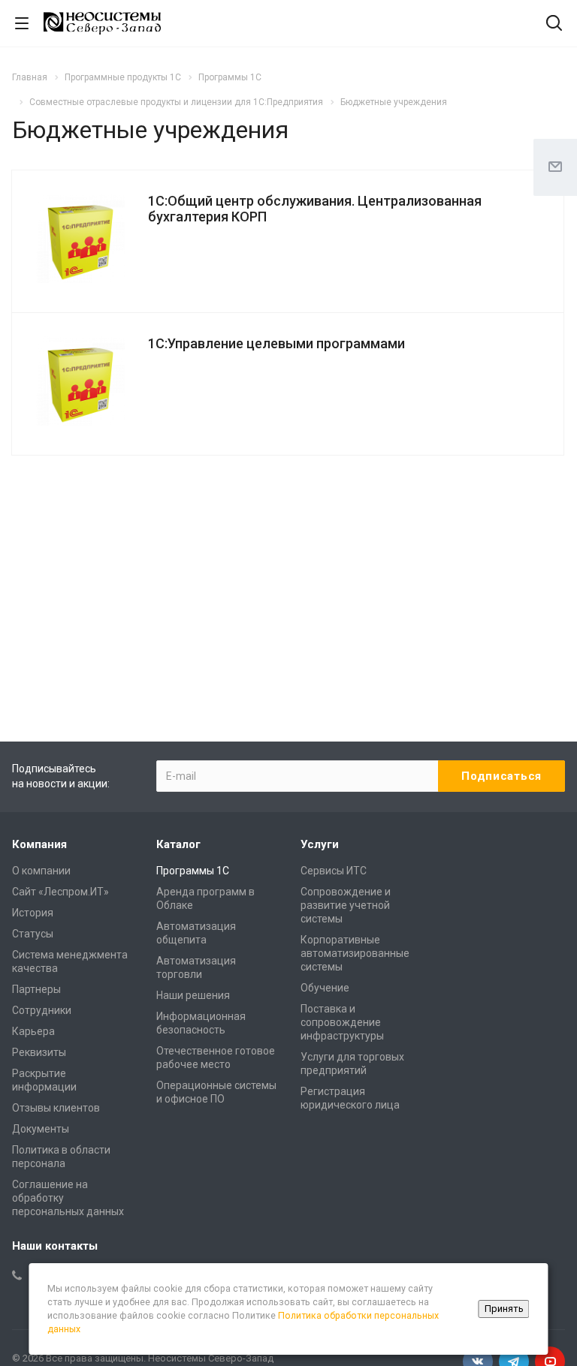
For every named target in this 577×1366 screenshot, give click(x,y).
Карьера (33, 1031)
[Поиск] (554, 24)
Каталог (178, 844)
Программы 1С (192, 871)
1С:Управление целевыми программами (276, 343)
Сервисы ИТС (334, 871)
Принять (504, 1308)
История (32, 913)
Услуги (320, 844)
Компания (39, 844)
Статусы (32, 934)
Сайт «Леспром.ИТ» (60, 892)
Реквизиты (39, 1052)
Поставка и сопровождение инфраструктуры (342, 1022)
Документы (40, 1129)
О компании (41, 871)
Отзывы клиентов (56, 1108)
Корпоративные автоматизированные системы (355, 953)
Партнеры (36, 989)
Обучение (325, 988)
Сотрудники (41, 1010)
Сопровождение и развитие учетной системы (346, 905)
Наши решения (193, 995)
